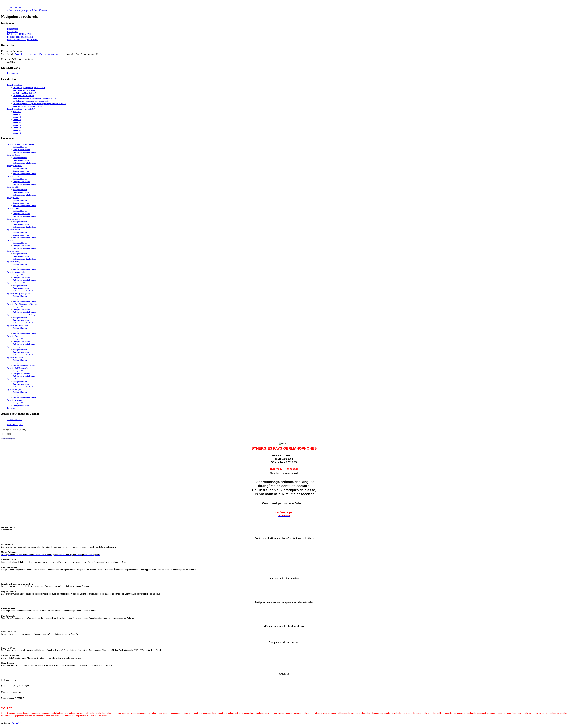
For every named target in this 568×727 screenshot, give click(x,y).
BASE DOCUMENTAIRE (20, 34)
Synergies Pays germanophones (19, 294)
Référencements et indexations (24, 152)
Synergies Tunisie (13, 379)
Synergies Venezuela (14, 400)
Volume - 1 (17, 112)
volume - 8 (17, 130)
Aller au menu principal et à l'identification (27, 10)
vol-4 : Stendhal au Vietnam (23, 96)
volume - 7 (17, 128)
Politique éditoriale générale (20, 37)
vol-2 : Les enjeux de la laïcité (24, 90)
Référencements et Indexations (24, 365)
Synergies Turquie (14, 389)
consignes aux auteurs (21, 373)
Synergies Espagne (14, 208)
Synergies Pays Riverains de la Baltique (22, 304)
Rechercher (6, 51)
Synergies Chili (12, 187)
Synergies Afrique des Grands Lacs (20, 144)
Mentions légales (15, 424)
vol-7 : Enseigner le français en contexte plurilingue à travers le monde (39, 104)
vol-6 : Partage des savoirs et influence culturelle (31, 101)
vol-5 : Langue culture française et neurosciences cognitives (35, 98)
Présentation (12, 29)
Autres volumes (14, 419)
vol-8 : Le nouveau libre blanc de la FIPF (28, 106)
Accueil (18, 54)
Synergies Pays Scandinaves (17, 325)
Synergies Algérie (13, 155)
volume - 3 (17, 117)
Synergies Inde (12, 240)
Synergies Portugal (14, 347)
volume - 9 (17, 133)
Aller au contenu (15, 7)
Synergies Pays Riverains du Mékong (21, 315)
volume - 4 (17, 120)
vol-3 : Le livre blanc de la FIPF (25, 93)
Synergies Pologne (14, 336)
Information (12, 31)
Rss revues (11, 408)
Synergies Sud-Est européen (17, 368)
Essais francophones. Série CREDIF (21, 109)
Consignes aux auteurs (21, 150)
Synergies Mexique (14, 262)
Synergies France (13, 230)
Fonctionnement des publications (22, 39)
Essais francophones (15, 85)
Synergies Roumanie (15, 357)
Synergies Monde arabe (16, 272)
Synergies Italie (13, 251)
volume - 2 (17, 114)
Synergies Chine (13, 198)
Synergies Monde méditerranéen (19, 283)
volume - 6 (17, 125)
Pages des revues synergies (51, 54)
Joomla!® (16, 723)
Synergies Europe (13, 219)
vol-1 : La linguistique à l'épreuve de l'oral (29, 88)
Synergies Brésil (30, 54)
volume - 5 (17, 122)
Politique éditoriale (20, 147)
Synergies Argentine (14, 166)
